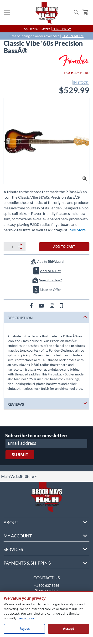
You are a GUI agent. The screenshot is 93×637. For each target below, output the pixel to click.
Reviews (15, 404)
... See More (76, 230)
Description (20, 317)
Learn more (26, 618)
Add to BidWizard (50, 261)
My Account (18, 535)
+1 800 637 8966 (46, 585)
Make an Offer (50, 290)
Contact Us (46, 577)
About (11, 522)
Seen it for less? (50, 280)
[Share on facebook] (32, 305)
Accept (68, 628)
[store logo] (47, 13)
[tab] (46, 317)
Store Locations (46, 590)
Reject (25, 628)
